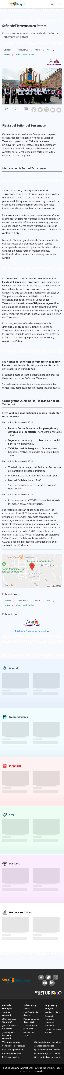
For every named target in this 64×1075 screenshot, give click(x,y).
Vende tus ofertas (53, 1012)
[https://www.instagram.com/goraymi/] (55, 977)
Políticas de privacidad (12, 1049)
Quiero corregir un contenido (47, 1053)
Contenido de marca (11, 1053)
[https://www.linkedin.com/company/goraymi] (52, 983)
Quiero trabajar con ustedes (47, 1049)
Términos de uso (11, 1042)
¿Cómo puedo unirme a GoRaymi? (8, 1035)
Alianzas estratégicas (44, 1045)
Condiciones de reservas (13, 1045)
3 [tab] (32, 102)
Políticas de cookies (11, 1057)
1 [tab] (29, 102)
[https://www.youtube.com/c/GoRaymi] (44, 983)
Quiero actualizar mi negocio (47, 1057)
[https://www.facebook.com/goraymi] (41, 977)
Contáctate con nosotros (47, 1042)
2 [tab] (31, 102)
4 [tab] (34, 102)
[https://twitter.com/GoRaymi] (48, 977)
